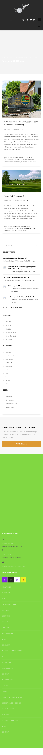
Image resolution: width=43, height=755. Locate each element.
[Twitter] (31, 19)
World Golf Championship (15, 196)
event (33, 228)
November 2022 (11, 336)
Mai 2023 (8, 329)
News (30, 157)
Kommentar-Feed (11, 404)
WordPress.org (10, 407)
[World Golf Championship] (21, 181)
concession (27, 228)
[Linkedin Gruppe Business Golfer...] (17, 579)
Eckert (22, 159)
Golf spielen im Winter (15, 286)
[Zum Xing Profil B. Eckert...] (23, 579)
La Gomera (9, 370)
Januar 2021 (9, 339)
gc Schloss (27, 159)
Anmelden (9, 397)
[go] (37, 245)
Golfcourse (9, 359)
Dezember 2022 (11, 332)
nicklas (19, 230)
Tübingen (22, 163)
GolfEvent (25, 157)
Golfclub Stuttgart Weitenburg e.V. (15, 258)
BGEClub (8, 352)
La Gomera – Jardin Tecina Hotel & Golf (21, 297)
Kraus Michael (13, 161)
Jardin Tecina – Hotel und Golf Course (16, 277)
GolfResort (24, 226)
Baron (17, 159)
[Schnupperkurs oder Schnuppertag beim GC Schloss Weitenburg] (21, 99)
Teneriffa (8, 380)
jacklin (14, 230)
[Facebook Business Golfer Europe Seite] (4, 579)
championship (19, 228)
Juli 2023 (8, 325)
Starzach (7, 163)
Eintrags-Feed (10, 400)
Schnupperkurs (22, 161)
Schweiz (8, 377)
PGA (23, 230)
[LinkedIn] (34, 19)
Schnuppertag (32, 161)
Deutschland (18, 157)
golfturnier (8, 230)
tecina (17, 163)
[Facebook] (27, 19)
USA (29, 226)
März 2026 (9, 322)
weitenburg (29, 163)
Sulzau (12, 163)
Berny (21, 129)
